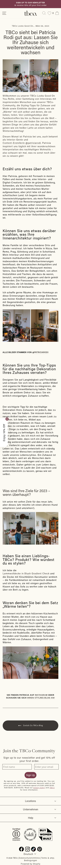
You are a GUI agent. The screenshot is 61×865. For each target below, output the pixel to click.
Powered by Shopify (30, 864)
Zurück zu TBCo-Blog (33, 725)
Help (30, 817)
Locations (30, 801)
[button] (4, 432)
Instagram (41, 695)
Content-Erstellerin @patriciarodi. (22, 142)
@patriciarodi (40, 352)
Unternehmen (30, 809)
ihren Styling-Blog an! (41, 698)
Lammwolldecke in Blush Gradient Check (26, 573)
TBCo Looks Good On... (23, 26)
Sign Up (30, 775)
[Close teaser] (7, 419)
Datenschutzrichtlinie (29, 858)
